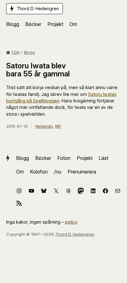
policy (71, 222)
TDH (15, 52)
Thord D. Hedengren (74, 234)
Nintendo (44, 126)
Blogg (29, 52)
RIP (58, 126)
